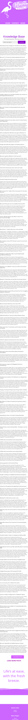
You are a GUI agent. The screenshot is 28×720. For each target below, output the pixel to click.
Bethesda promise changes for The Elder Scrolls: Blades (13, 45)
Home (15, 710)
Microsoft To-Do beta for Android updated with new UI (12, 57)
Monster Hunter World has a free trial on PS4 (10, 303)
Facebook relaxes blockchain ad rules (8, 179)
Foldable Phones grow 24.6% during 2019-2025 (10, 571)
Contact (15, 711)
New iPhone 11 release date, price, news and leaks (11, 229)
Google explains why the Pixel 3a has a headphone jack (12, 559)
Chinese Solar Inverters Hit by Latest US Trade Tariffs (12, 82)
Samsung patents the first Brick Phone (9, 463)
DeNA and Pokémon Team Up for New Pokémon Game (12, 315)
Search (21, 42)
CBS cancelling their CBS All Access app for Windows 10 (13, 132)
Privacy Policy (15, 719)
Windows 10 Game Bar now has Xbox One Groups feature (13, 279)
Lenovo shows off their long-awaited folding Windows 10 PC (13, 618)
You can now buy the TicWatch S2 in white (10, 582)
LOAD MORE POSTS (17, 656)
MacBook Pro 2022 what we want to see (9, 498)
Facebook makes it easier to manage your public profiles (13, 535)
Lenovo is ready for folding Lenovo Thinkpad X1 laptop (12, 594)
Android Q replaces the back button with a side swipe (12, 339)
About (15, 718)
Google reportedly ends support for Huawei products (12, 144)
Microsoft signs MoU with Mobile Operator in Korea (11, 643)
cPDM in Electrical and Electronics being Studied (11, 439)
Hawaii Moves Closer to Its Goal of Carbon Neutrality (12, 415)
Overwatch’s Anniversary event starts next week (11, 167)
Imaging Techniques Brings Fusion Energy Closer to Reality (13, 389)
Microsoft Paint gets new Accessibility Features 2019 (12, 203)
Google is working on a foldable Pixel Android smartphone (13, 474)
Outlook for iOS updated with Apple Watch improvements (13, 486)
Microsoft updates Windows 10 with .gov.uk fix (10, 156)
